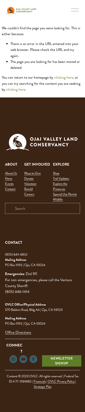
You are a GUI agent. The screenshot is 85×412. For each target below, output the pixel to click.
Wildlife (58, 199)
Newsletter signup (62, 361)
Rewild (28, 189)
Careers (29, 194)
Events (9, 183)
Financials (40, 381)
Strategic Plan (42, 386)
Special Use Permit (65, 194)
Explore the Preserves (60, 186)
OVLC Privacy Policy (61, 381)
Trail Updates (61, 178)
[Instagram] (13, 359)
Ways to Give (32, 173)
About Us (11, 173)
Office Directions (18, 332)
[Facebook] (33, 359)
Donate (29, 178)
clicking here (63, 77)
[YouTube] (23, 359)
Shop (56, 173)
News (8, 178)
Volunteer (30, 183)
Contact (10, 189)
